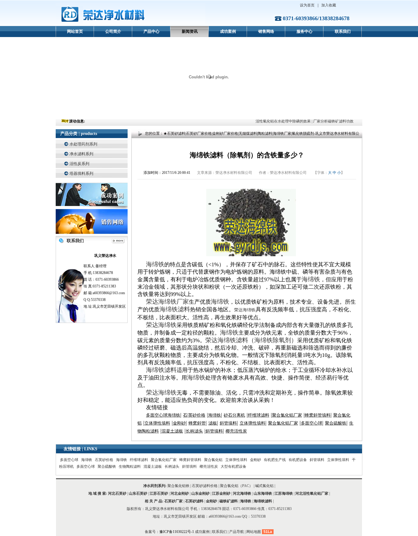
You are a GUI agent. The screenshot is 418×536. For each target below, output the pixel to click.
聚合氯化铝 (213, 460)
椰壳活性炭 (209, 466)
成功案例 (228, 31)
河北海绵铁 (242, 493)
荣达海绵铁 (245, 310)
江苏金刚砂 (221, 493)
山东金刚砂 (200, 493)
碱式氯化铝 (264, 486)
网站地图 (253, 532)
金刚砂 (255, 460)
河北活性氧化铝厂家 (311, 493)
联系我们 (343, 31)
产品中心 (151, 31)
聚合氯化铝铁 (178, 486)
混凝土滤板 (153, 466)
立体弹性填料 (236, 460)
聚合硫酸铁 (107, 466)
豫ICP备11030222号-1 (177, 532)
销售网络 (266, 31)
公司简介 (113, 31)
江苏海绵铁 (283, 493)
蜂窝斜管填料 (190, 460)
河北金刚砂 (179, 493)
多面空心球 (69, 460)
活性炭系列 (79, 163)
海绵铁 (86, 460)
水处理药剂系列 (83, 144)
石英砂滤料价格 (205, 486)
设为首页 (307, 5)
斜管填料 (317, 460)
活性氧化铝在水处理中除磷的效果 (279, 121)
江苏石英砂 (159, 493)
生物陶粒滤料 (130, 466)
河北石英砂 (117, 493)
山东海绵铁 (263, 493)
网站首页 (75, 31)
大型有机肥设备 (233, 466)
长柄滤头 (172, 466)
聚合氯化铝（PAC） (236, 486)
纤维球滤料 (139, 460)
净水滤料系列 (81, 154)
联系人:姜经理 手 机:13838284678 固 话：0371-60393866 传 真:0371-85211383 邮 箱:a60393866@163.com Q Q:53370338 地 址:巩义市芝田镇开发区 (105, 281)
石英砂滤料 (194, 501)
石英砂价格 (104, 460)
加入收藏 (328, 5)
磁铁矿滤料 (228, 501)
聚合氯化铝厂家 (164, 460)
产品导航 (236, 532)
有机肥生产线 (275, 460)
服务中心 (304, 31)
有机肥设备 (298, 460)
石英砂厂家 (173, 501)
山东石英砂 (138, 493)
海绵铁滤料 (263, 501)
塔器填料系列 (81, 173)
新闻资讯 (190, 31)
